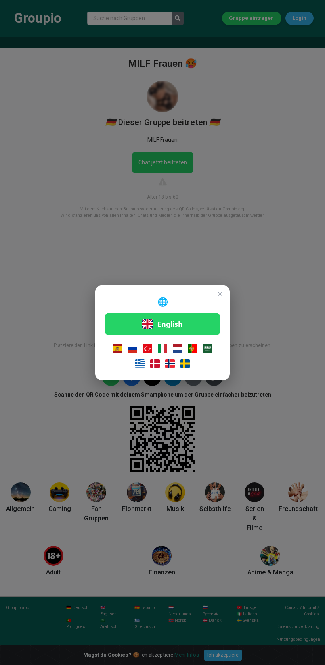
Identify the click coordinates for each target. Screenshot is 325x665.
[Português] (192, 348)
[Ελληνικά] (140, 363)
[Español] (117, 348)
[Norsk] (170, 363)
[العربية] (207, 348)
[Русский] (132, 348)
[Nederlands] (177, 348)
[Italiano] (162, 348)
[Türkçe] (147, 348)
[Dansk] (155, 363)
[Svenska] (185, 363)
